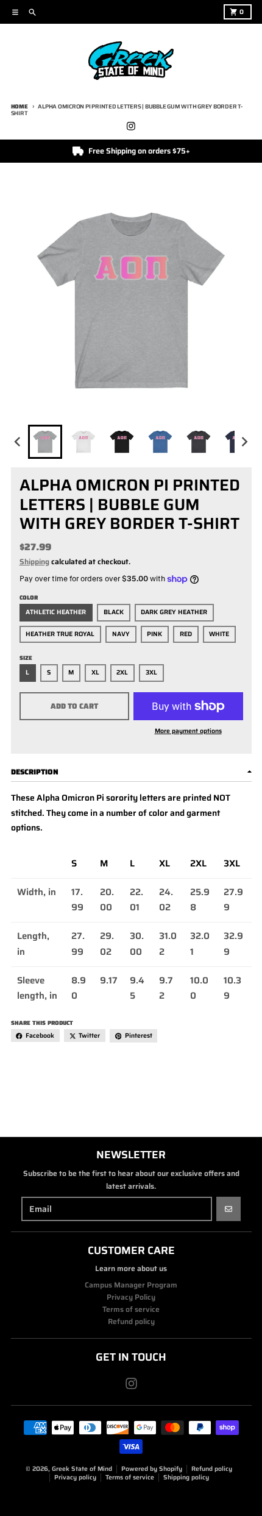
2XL (122, 672)
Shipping (34, 561)
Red (186, 634)
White (219, 634)
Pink (154, 634)
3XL (151, 672)
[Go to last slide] (18, 442)
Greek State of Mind (82, 1469)
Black (114, 612)
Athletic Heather (56, 612)
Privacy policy (75, 1477)
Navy (121, 634)
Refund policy (211, 1469)
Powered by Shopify (151, 1469)
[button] (45, 442)
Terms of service (129, 1477)
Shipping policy (186, 1477)
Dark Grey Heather (174, 612)
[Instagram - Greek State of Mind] (131, 126)
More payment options (188, 731)
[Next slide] (244, 442)
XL (95, 672)
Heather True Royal (60, 634)
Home (19, 106)
